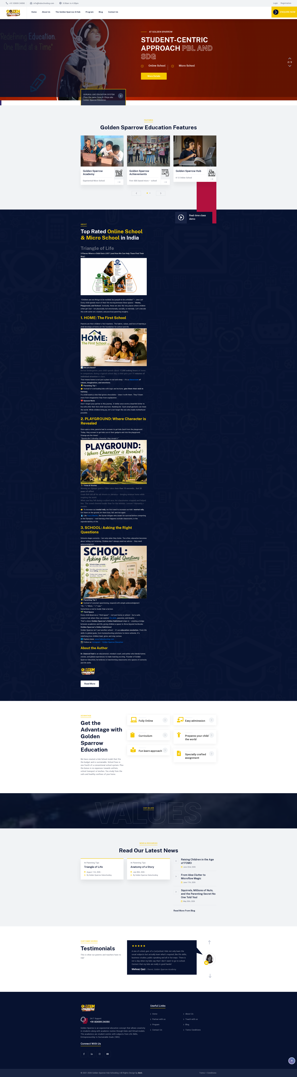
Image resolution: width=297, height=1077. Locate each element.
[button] (147, 193)
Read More (89, 683)
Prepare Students (233, 167)
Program (90, 12)
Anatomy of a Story (142, 866)
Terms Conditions (193, 1030)
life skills (112, 618)
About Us (46, 12)
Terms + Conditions (207, 1073)
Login (275, 3)
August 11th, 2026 (93, 872)
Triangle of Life (93, 866)
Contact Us (113, 12)
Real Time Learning (48, 167)
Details (27, 173)
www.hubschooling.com (104, 639)
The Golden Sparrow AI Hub (67, 12)
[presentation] (289, 58)
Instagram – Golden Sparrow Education (107, 642)
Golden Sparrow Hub (188, 170)
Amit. (140, 1073)
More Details (93, 87)
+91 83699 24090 (17, 3)
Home (34, 12)
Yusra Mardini (92, 515)
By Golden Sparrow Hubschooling (99, 875)
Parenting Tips (93, 862)
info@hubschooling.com (43, 3)
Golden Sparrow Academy (93, 172)
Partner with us (159, 1019)
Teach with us (191, 1019)
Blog (101, 12)
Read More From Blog (184, 910)
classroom (133, 379)
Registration (286, 3)
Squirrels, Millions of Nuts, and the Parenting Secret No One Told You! (198, 894)
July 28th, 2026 (139, 872)
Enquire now (287, 12)
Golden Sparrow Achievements (139, 172)
